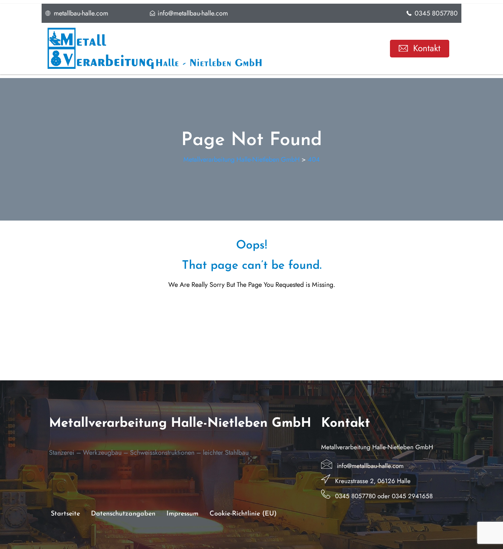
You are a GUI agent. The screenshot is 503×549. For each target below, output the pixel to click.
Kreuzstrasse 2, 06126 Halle (373, 480)
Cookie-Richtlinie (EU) (243, 514)
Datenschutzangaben (123, 514)
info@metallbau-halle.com (370, 465)
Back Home (252, 309)
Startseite (65, 514)
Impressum (182, 514)
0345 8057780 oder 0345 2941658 (384, 496)
